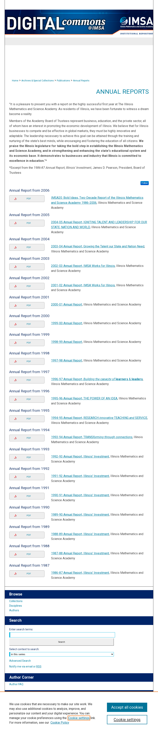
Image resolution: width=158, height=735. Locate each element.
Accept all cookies (127, 707)
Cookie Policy (59, 722)
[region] (79, 713)
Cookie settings (79, 718)
